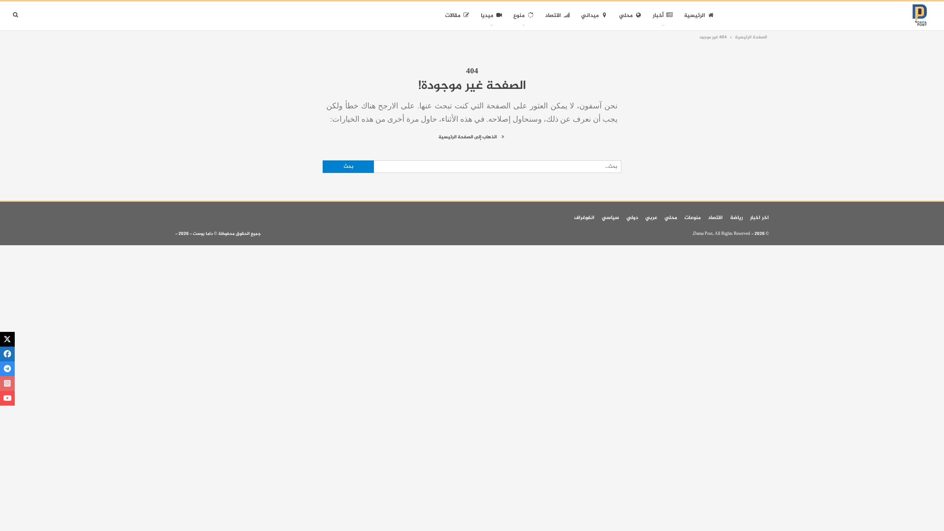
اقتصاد (553, 15)
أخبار (658, 15)
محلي (626, 15)
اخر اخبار (759, 218)
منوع (519, 15)
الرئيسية (694, 15)
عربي (651, 218)
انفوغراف (584, 218)
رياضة (736, 218)
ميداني (590, 15)
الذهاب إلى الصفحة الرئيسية (468, 137)
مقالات (453, 15)
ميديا (487, 15)
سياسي (610, 218)
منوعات (692, 218)
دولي (632, 218)
